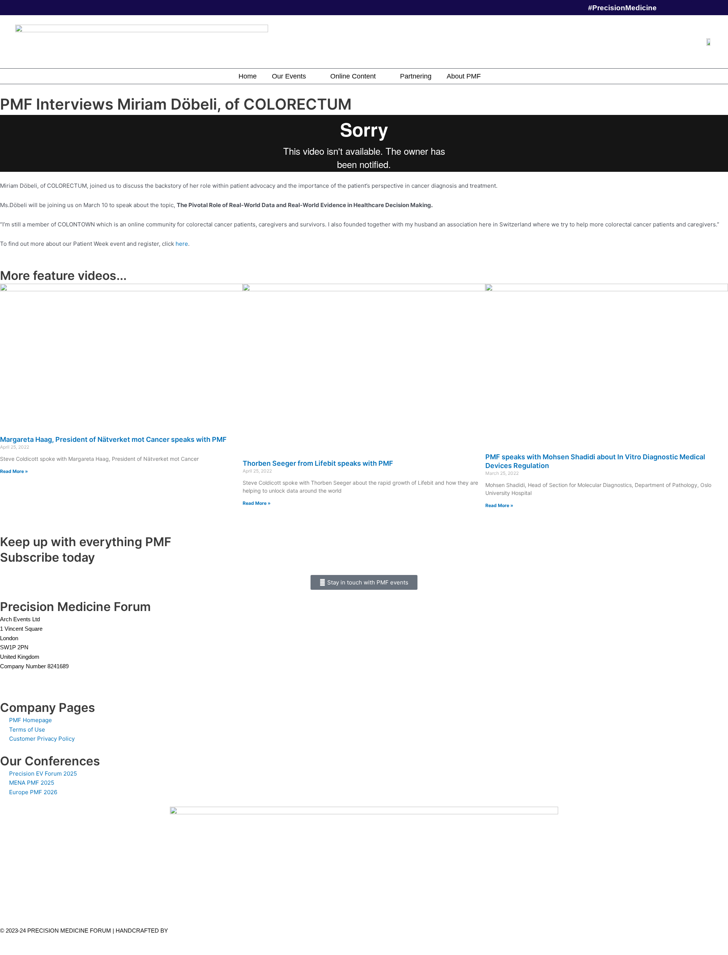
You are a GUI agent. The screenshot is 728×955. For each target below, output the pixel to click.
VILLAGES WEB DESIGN (202, 930)
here (182, 243)
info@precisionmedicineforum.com (46, 675)
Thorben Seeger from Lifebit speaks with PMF (318, 463)
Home (247, 76)
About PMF (464, 76)
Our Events (289, 76)
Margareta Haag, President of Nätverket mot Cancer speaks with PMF (113, 439)
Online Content (353, 76)
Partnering (415, 76)
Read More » (14, 471)
